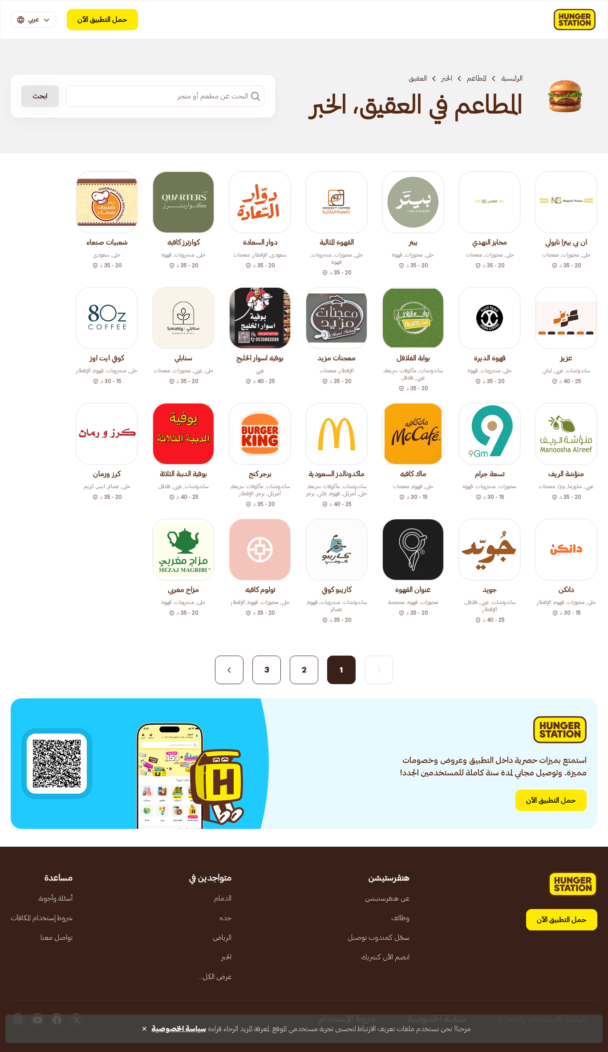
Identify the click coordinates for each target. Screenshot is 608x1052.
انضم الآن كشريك (385, 957)
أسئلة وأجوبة (56, 898)
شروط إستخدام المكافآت (42, 918)
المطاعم (476, 78)
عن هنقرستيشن (387, 898)
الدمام (222, 898)
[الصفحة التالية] (229, 670)
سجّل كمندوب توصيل (378, 937)
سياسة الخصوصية (178, 1028)
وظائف (400, 918)
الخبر (447, 78)
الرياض (222, 937)
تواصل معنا (57, 937)
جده (225, 918)
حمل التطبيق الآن (102, 19)
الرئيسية (512, 78)
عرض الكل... (215, 976)
